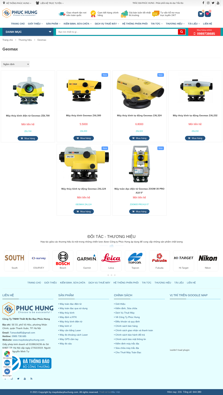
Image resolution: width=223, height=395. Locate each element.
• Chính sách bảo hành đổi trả (129, 334)
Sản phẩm (52, 23)
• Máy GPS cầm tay (68, 339)
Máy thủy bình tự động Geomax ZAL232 (195, 115)
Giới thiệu (34, 23)
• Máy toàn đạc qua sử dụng (73, 308)
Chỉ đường (7, 358)
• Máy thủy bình (66, 312)
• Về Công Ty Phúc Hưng (127, 317)
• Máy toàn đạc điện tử (70, 304)
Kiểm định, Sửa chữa (76, 23)
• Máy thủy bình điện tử (70, 321)
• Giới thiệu (119, 304)
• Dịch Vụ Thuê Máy (124, 312)
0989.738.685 (19, 336)
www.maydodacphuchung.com (28, 340)
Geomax (41, 40)
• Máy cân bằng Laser (69, 330)
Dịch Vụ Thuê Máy (106, 23)
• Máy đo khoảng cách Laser (73, 334)
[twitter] (18, 378)
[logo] (19, 13)
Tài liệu (193, 23)
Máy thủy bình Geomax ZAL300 (83, 115)
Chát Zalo (7, 367)
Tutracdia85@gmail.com (22, 332)
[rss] (31, 378)
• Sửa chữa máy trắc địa (126, 348)
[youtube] (24, 378)
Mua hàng (29, 138)
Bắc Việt (116, 392)
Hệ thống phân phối (135, 23)
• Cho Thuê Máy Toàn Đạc (127, 352)
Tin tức (155, 23)
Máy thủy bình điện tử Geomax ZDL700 (28, 115)
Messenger (7, 376)
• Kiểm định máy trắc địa (126, 343)
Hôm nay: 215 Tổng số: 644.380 (184, 392)
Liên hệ (207, 23)
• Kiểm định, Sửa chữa (125, 308)
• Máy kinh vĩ (65, 326)
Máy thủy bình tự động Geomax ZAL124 (83, 188)
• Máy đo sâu (65, 343)
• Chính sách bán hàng (126, 326)
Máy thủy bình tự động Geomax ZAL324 (139, 115)
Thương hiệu (174, 23)
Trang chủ (18, 23)
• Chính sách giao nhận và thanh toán (133, 330)
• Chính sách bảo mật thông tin (130, 339)
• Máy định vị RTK (67, 317)
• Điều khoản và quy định (127, 321)
